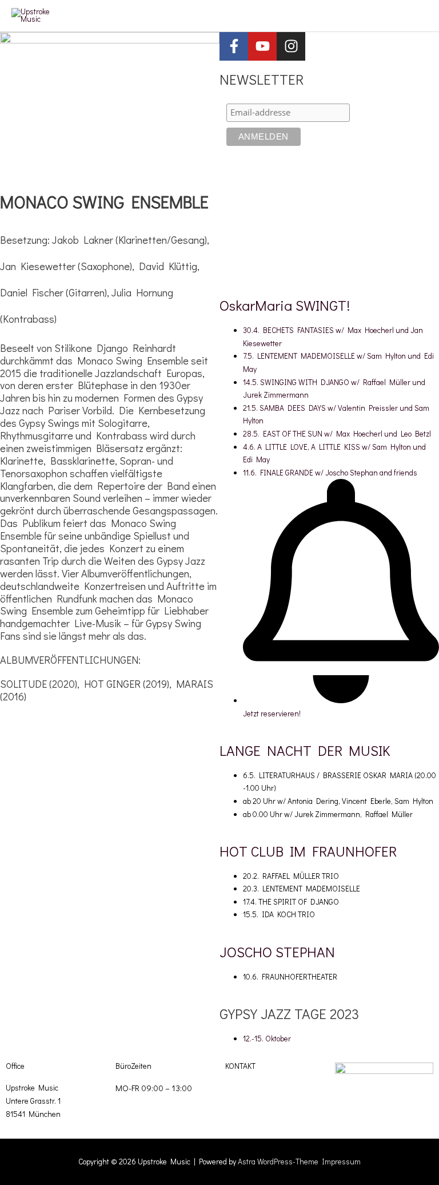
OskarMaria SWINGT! (285, 305)
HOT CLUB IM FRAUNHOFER (308, 851)
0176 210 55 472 (251, 1112)
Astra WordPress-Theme (278, 1161)
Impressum (341, 1161)
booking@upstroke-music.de (270, 1088)
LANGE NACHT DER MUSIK (305, 750)
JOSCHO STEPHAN (277, 951)
